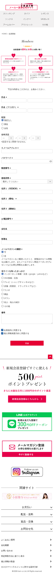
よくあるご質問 (8, 540)
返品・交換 (27, 521)
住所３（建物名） (9, 208)
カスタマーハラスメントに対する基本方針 (19, 567)
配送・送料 (27, 514)
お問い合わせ (7, 550)
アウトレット (27, 24)
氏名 (4, 97)
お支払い (27, 507)
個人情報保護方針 (11, 333)
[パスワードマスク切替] (50, 161)
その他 (45, 24)
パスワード (7, 158)
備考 (3, 312)
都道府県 (6, 178)
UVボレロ (45, 19)
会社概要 (5, 545)
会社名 (4, 229)
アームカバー (9, 24)
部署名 (4, 239)
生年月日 (5, 134)
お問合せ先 (27, 528)
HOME (4, 34)
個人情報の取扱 (8, 561)
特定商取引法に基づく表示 (12, 556)
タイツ (27, 13)
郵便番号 (6, 168)
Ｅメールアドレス (10, 148)
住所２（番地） (9, 198)
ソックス (9, 19)
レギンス (45, 13)
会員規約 (8, 330)
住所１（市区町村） (11, 188)
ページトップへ (50, 357)
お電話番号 (7, 219)
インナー (27, 19)
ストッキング (9, 13)
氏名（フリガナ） (10, 107)
